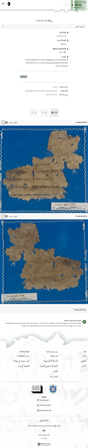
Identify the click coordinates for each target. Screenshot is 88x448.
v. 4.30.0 (44, 438)
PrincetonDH (45, 405)
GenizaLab (44, 400)
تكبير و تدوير (13, 122)
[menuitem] (84, 356)
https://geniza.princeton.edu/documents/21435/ (45, 326)
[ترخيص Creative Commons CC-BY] (44, 431)
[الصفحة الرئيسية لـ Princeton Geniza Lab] (51, 389)
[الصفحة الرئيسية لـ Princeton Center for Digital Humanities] (37, 389)
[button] (79, 5)
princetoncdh (45, 410)
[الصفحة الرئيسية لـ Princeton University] (44, 444)
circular (23, 77)
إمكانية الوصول (44, 420)
